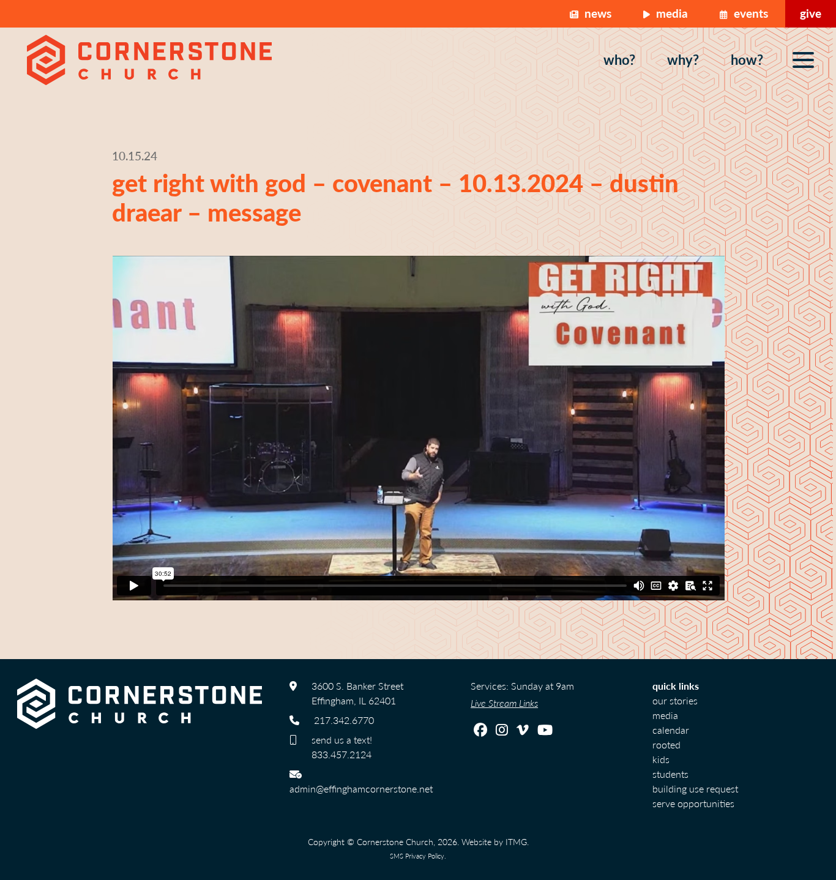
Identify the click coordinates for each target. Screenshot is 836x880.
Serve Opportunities (693, 803)
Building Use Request (695, 788)
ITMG (516, 841)
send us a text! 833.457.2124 (342, 747)
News (596, 13)
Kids (661, 759)
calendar (670, 730)
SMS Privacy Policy (417, 855)
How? (747, 59)
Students (670, 774)
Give (810, 13)
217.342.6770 (344, 720)
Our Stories (675, 700)
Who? (619, 59)
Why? (683, 59)
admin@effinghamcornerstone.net (361, 788)
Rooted (666, 744)
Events (749, 13)
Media (670, 13)
